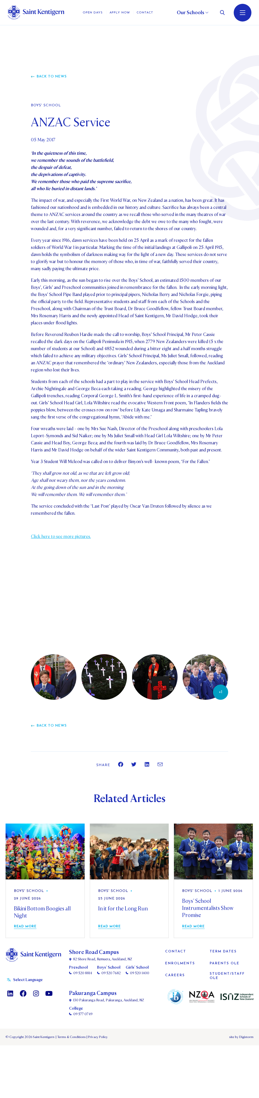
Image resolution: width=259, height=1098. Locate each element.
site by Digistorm (241, 1037)
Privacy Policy (97, 1037)
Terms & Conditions (71, 1037)
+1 (220, 692)
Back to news (52, 76)
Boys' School (46, 105)
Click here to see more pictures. (61, 537)
